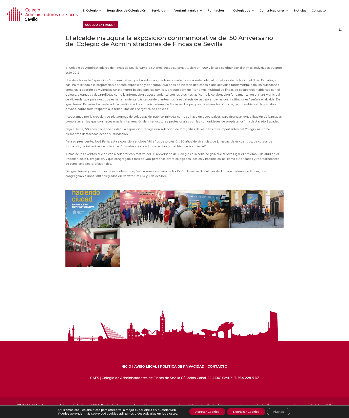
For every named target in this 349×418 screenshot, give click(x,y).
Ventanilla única (186, 10)
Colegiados (241, 10)
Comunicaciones (272, 10)
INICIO (126, 366)
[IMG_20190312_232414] (147, 228)
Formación (216, 10)
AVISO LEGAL (145, 366)
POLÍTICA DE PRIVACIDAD (182, 366)
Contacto (319, 10)
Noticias (300, 10)
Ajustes (278, 412)
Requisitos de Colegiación (126, 10)
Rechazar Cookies (246, 412)
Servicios (158, 10)
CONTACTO (217, 366)
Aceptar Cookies (207, 412)
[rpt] (201, 228)
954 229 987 (248, 378)
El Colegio (90, 10)
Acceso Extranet (100, 25)
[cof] (256, 228)
